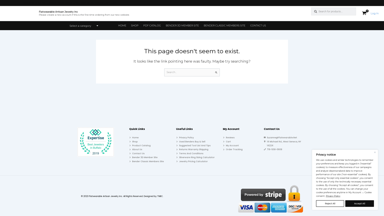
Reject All (330, 203)
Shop (134, 25)
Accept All (359, 203)
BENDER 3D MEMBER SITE (182, 25)
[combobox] (83, 26)
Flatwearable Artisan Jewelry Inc (58, 11)
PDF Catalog (152, 25)
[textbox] (82, 26)
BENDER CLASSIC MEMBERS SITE (224, 25)
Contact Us (258, 25)
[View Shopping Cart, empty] (364, 13)
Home (122, 25)
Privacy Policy (333, 196)
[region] (345, 180)
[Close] (375, 152)
